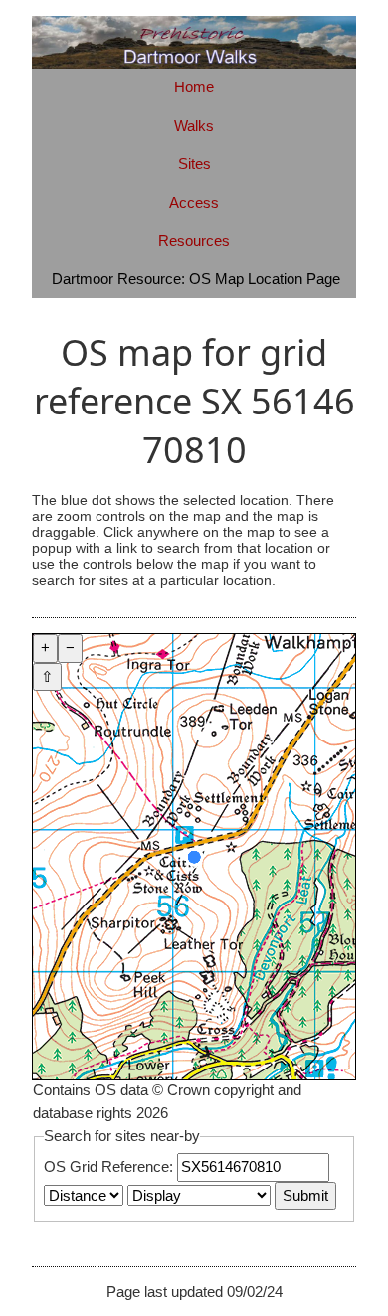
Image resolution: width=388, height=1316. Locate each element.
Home (194, 87)
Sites (194, 163)
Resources (194, 240)
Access (194, 202)
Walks (194, 125)
